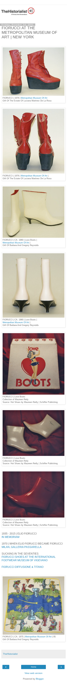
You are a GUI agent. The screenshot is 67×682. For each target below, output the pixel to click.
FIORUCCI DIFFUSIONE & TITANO (22, 567)
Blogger (40, 678)
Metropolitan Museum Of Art (34, 98)
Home (33, 667)
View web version (33, 673)
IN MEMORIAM (10, 537)
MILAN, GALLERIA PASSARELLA (21, 547)
